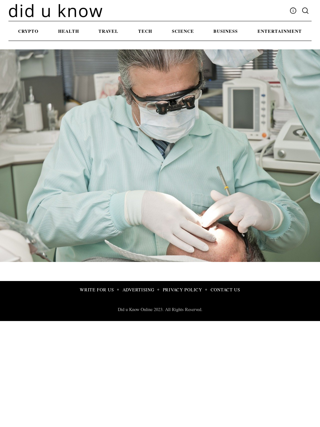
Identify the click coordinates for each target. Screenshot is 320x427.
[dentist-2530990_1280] (191, 260)
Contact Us (225, 290)
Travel (108, 31)
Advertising (138, 290)
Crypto (28, 31)
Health (68, 31)
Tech (145, 31)
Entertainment (280, 31)
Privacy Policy (182, 290)
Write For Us (97, 290)
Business (225, 31)
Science (183, 31)
